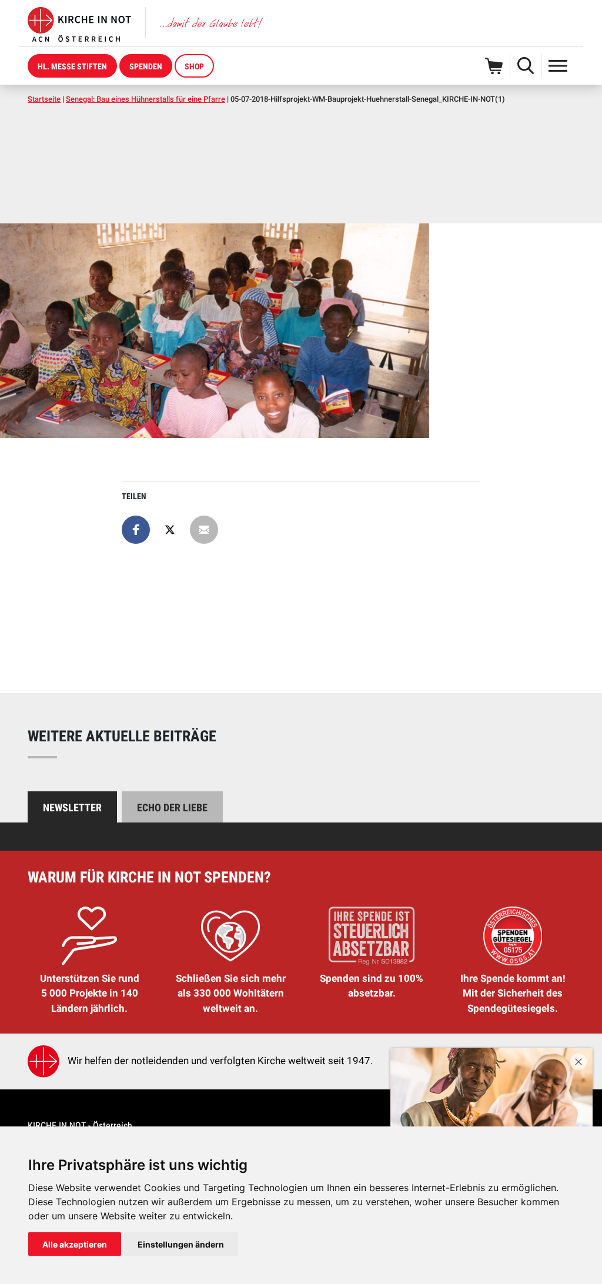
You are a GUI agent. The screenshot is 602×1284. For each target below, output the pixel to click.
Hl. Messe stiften (72, 66)
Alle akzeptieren (74, 1244)
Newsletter (72, 807)
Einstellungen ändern (181, 1244)
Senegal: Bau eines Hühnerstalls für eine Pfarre (145, 99)
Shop (194, 66)
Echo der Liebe (172, 807)
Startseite (44, 99)
